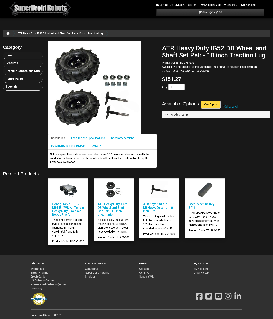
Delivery (96, 145)
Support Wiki (146, 276)
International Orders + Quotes (48, 284)
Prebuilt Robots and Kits (23, 71)
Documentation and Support (68, 145)
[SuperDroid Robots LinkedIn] (237, 298)
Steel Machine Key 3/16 (201, 205)
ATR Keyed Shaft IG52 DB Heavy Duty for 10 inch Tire (158, 207)
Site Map (90, 276)
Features (12, 63)
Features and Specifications (88, 138)
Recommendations (122, 138)
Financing (36, 288)
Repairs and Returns (97, 272)
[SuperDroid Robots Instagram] (228, 298)
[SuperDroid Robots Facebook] (199, 298)
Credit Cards (38, 276)
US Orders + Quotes (42, 280)
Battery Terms (39, 272)
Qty (164, 87)
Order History (201, 272)
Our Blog (144, 272)
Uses (9, 55)
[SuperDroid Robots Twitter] (208, 298)
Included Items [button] (178, 114)
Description (58, 138)
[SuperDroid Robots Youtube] (218, 298)
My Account (201, 268)
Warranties (37, 268)
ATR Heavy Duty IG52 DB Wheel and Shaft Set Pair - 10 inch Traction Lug (60, 33)
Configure (210, 104)
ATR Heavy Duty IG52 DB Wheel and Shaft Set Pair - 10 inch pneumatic (112, 209)
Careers (144, 268)
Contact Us (92, 268)
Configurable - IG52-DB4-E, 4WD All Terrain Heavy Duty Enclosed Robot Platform (68, 209)
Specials (11, 86)
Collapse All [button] (231, 106)
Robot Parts (14, 79)
